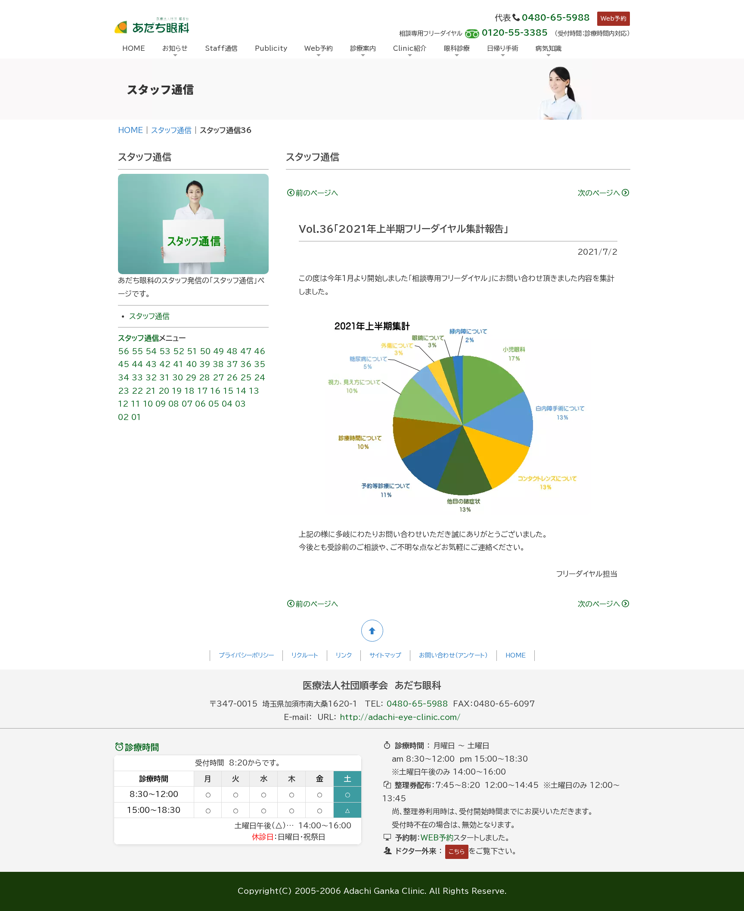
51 (192, 351)
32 (151, 377)
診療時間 (142, 747)
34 (123, 377)
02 (123, 417)
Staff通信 (221, 48)
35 (259, 364)
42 (164, 364)
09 (160, 404)
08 (173, 404)
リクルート (304, 655)
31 (164, 377)
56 (123, 351)
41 (178, 364)
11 (135, 404)
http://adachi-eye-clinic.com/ (400, 717)
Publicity (271, 48)
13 (254, 391)
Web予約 (613, 18)
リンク (344, 655)
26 (232, 377)
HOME (133, 48)
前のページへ (317, 193)
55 (137, 351)
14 (241, 391)
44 (137, 364)
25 (245, 377)
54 (151, 351)
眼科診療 (457, 48)
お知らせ (175, 48)
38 (218, 364)
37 (232, 364)
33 (137, 377)
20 (163, 391)
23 (123, 391)
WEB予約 (437, 837)
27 (218, 377)
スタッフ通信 (171, 130)
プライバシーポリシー (246, 655)
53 (164, 351)
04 (227, 404)
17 (202, 391)
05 (213, 404)
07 (187, 404)
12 (123, 404)
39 (204, 364)
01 (136, 417)
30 (177, 377)
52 (178, 351)
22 (137, 391)
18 (189, 391)
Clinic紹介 (410, 48)
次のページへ (599, 193)
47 (245, 351)
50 (205, 351)
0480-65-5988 (556, 18)
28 (204, 377)
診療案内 (363, 48)
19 (177, 391)
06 (200, 404)
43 (151, 364)
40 (191, 364)
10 (148, 404)
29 (191, 377)
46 (259, 351)
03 (240, 404)
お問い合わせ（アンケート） (453, 655)
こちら (457, 852)
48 (232, 351)
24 (259, 377)
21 (151, 391)
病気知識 (548, 48)
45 (123, 364)
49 (218, 351)
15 (228, 391)
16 (215, 391)
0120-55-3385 (515, 33)
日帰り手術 (502, 48)
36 (245, 364)
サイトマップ (385, 655)
